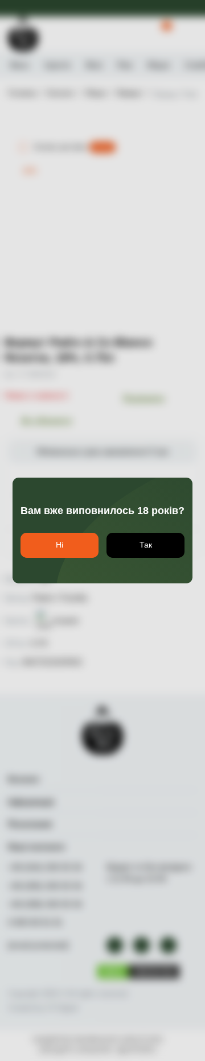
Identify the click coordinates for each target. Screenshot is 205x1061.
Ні (59, 544)
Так (146, 544)
